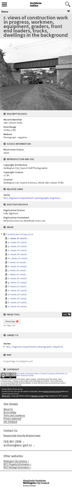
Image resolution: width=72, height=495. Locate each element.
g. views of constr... (18, 282)
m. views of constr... (18, 258)
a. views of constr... (18, 306)
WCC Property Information (16, 464)
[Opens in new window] (36, 473)
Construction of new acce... (20, 234)
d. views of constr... (18, 294)
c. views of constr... (18, 298)
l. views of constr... (17, 262)
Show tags (10, 321)
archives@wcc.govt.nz (17, 445)
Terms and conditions (14, 415)
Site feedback (10, 421)
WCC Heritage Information (16, 467)
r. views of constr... (18, 238)
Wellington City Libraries (15, 461)
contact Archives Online (52, 391)
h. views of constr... (18, 278)
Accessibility (9, 412)
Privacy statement (12, 418)
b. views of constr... (18, 302)
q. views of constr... (18, 242)
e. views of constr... (18, 290)
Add (65, 314)
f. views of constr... (17, 286)
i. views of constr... (17, 274)
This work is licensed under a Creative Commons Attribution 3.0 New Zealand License (42, 374)
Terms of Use (18, 389)
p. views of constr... (18, 246)
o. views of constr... (18, 250)
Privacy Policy (7, 389)
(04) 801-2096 (12, 441)
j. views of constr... (17, 270)
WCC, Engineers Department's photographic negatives (34, 346)
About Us (8, 409)
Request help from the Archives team (21, 435)
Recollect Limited (37, 396)
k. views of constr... (18, 266)
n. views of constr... (18, 254)
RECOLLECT (6, 396)
